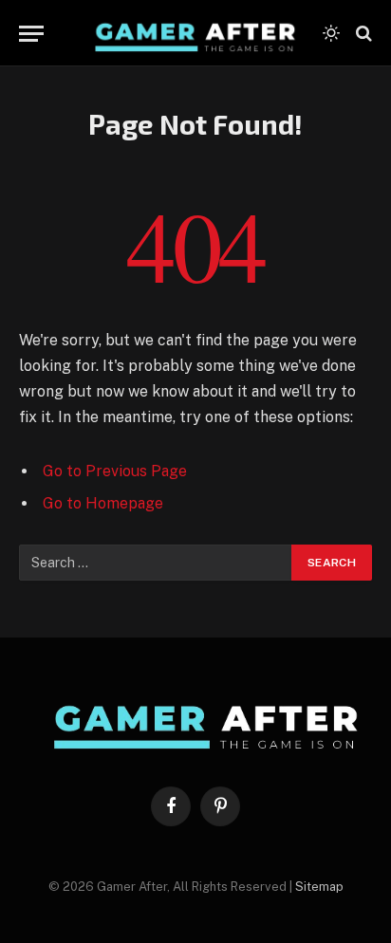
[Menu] (31, 33)
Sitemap (319, 886)
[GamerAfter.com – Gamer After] (188, 33)
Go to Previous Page (115, 471)
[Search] (362, 33)
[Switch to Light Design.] (331, 33)
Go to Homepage (103, 503)
